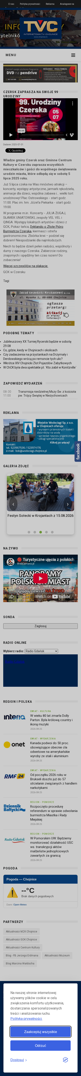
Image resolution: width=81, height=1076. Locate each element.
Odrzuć (40, 1045)
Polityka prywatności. (26, 1019)
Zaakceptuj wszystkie (40, 1031)
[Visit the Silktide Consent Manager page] (65, 1060)
